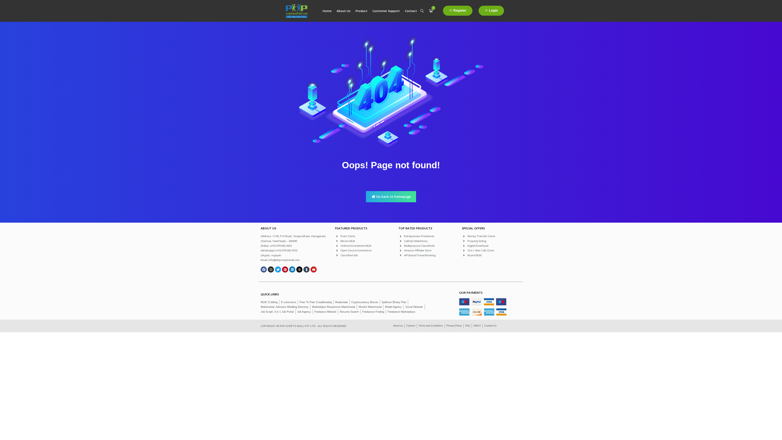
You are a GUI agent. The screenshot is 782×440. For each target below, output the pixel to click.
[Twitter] (278, 269)
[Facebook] (264, 269)
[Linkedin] (292, 269)
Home (327, 11)
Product (361, 11)
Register (459, 10)
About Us (343, 11)
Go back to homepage (393, 196)
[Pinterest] (285, 269)
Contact (411, 11)
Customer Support (386, 11)
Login (493, 10)
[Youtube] (314, 269)
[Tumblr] (306, 269)
